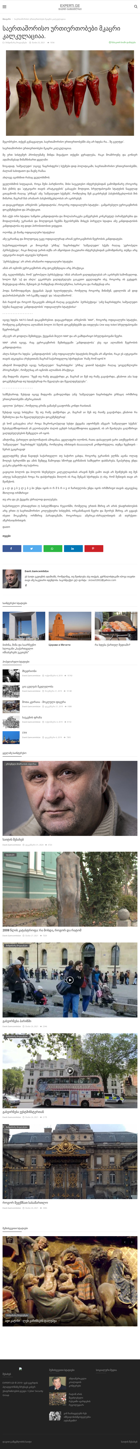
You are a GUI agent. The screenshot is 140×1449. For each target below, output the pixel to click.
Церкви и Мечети (60, 644)
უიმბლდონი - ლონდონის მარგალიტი (32, 1320)
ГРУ (24, 732)
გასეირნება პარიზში (17, 1021)
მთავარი (7, 19)
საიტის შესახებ (13, 839)
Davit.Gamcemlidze (37, 571)
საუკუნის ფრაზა (32, 717)
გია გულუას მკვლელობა (37, 686)
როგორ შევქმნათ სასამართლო (25, 1202)
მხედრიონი (29, 671)
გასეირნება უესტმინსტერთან (23, 1112)
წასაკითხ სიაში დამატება (123, 42)
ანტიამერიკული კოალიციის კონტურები (77, 1382)
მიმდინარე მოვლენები (15, 42)
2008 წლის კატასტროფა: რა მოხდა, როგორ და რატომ (42, 930)
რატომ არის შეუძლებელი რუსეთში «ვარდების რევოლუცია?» (79, 1399)
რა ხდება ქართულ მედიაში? (112, 644)
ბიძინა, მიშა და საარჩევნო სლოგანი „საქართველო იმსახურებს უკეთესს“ (19, 648)
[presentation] (125, 1242)
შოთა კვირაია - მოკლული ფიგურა (44, 702)
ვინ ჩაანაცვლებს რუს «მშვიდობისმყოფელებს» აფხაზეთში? (77, 1417)
